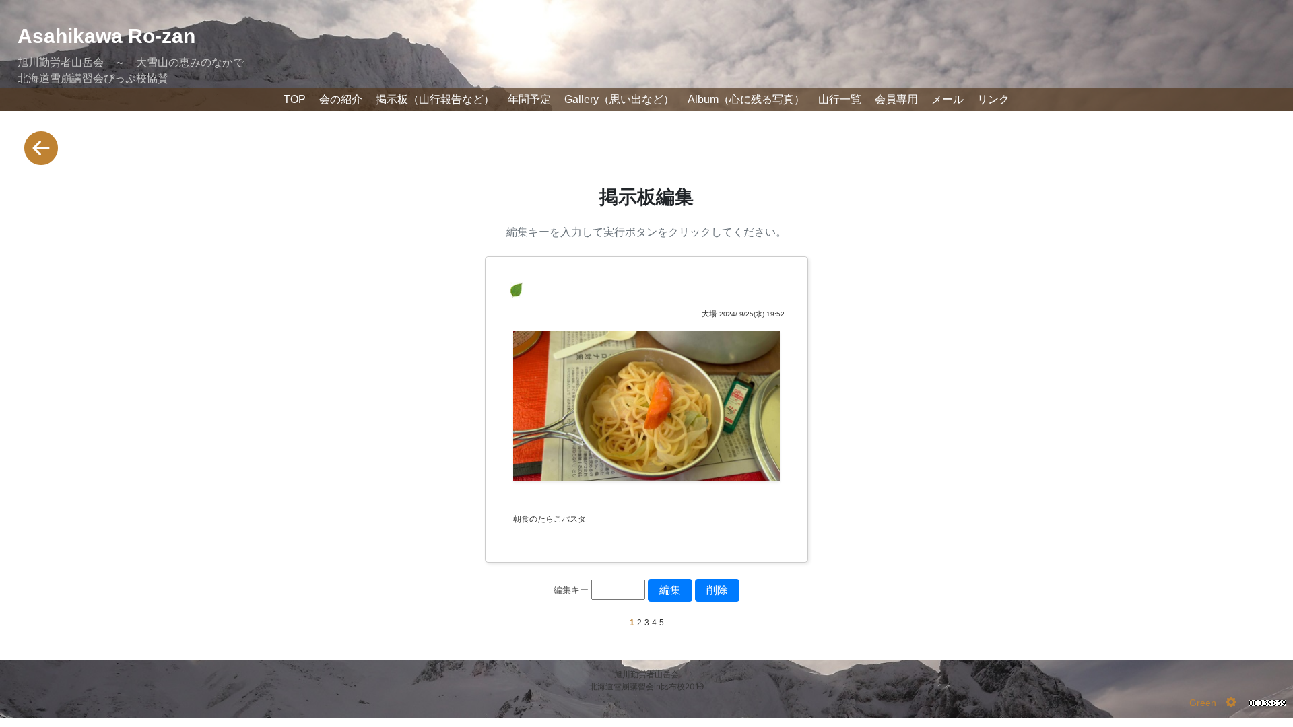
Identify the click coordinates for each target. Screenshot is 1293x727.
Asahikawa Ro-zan (106, 36)
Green (1202, 702)
